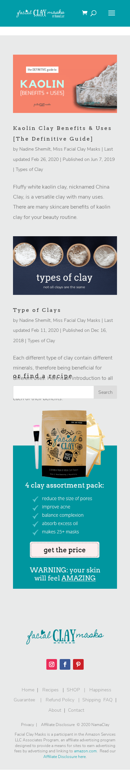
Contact (76, 710)
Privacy (27, 724)
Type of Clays (37, 310)
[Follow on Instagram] (51, 664)
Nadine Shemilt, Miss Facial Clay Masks (59, 149)
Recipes (50, 690)
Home (26, 690)
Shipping (91, 700)
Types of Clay (29, 169)
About (54, 710)
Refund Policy (60, 700)
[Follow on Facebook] (65, 664)
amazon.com (85, 751)
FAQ (108, 700)
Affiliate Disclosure (59, 724)
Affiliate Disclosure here (64, 756)
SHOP (73, 690)
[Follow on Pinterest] (78, 664)
